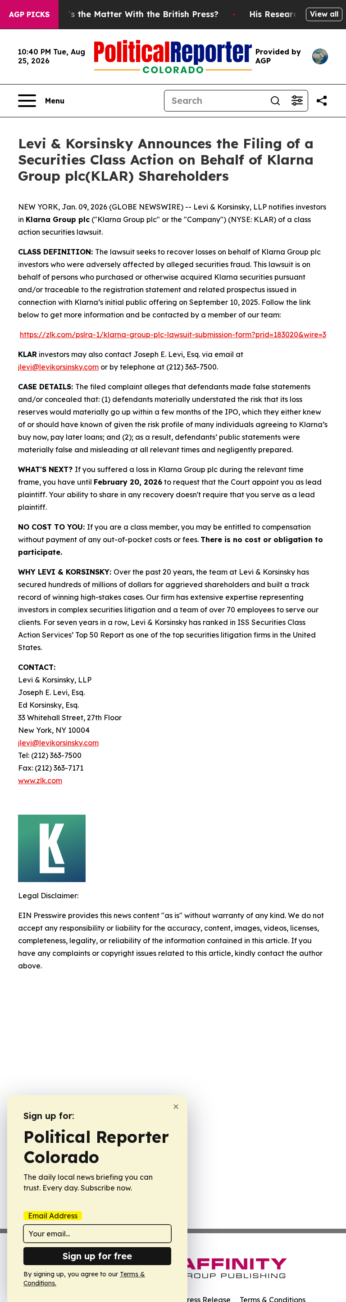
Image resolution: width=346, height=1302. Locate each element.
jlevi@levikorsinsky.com (58, 366)
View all (324, 13)
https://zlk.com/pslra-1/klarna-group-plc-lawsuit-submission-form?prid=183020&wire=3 (173, 334)
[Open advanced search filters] (297, 100)
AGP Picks (29, 14)
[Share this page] (321, 101)
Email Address (52, 1215)
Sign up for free (97, 1256)
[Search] (275, 100)
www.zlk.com (40, 780)
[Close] (176, 1106)
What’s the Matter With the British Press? (132, 14)
